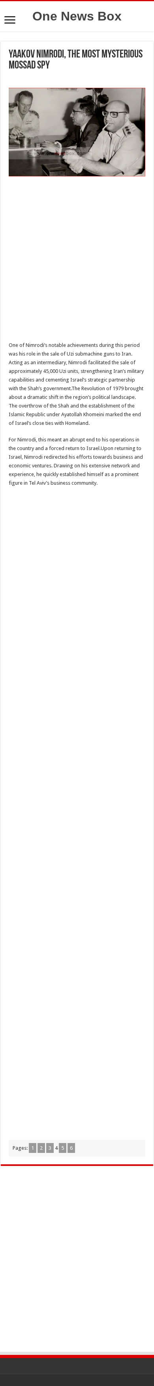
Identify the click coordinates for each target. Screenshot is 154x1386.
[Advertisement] (77, 261)
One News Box (77, 16)
